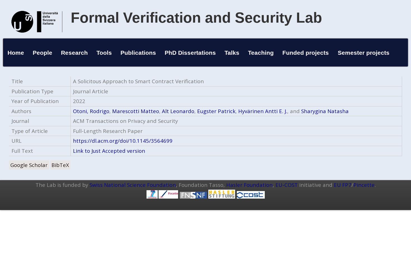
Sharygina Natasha (325, 111)
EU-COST (286, 184)
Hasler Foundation (249, 184)
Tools (104, 52)
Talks (232, 52)
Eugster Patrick (216, 111)
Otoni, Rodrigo (91, 111)
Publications (138, 52)
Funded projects (305, 52)
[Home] (37, 38)
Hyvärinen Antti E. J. (262, 111)
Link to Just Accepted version (109, 150)
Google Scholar (29, 164)
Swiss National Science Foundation (132, 184)
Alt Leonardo (178, 111)
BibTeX (60, 164)
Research (74, 52)
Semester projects (363, 52)
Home (16, 52)
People (42, 52)
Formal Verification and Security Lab (196, 17)
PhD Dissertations (190, 52)
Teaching (261, 52)
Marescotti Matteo (135, 111)
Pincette (364, 184)
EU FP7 (342, 184)
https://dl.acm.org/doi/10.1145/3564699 (123, 140)
